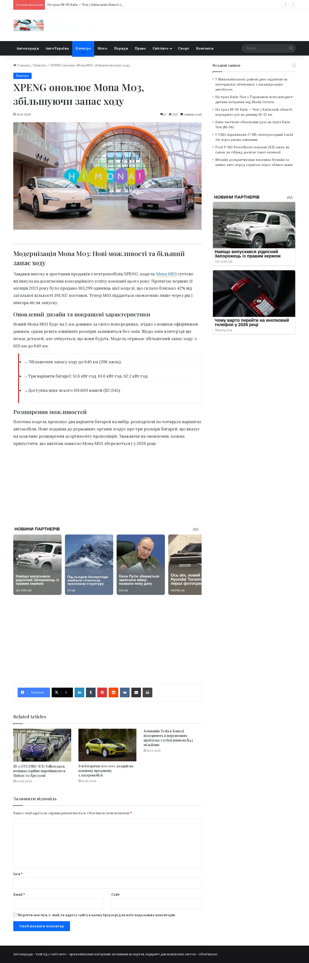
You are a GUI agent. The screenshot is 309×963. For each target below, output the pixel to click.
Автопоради (28, 48)
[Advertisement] (107, 485)
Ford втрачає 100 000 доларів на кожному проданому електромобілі (105, 771)
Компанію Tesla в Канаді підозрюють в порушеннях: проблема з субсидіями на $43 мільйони (168, 738)
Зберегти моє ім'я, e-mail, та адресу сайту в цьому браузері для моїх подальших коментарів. (96, 915)
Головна (23, 65)
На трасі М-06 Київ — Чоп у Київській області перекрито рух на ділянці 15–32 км (110, 5)
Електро (83, 48)
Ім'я (18, 874)
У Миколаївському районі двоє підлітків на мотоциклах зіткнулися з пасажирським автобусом (251, 84)
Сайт (115, 894)
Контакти (204, 48)
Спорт (183, 48)
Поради (121, 48)
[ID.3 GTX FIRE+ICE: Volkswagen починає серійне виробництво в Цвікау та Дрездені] (42, 745)
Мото (102, 48)
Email (19, 894)
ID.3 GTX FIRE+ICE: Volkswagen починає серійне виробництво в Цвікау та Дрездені (39, 771)
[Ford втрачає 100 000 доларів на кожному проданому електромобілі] (107, 745)
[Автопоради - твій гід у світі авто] (49, 25)
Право (140, 48)
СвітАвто (161, 48)
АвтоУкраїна (57, 48)
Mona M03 (166, 274)
